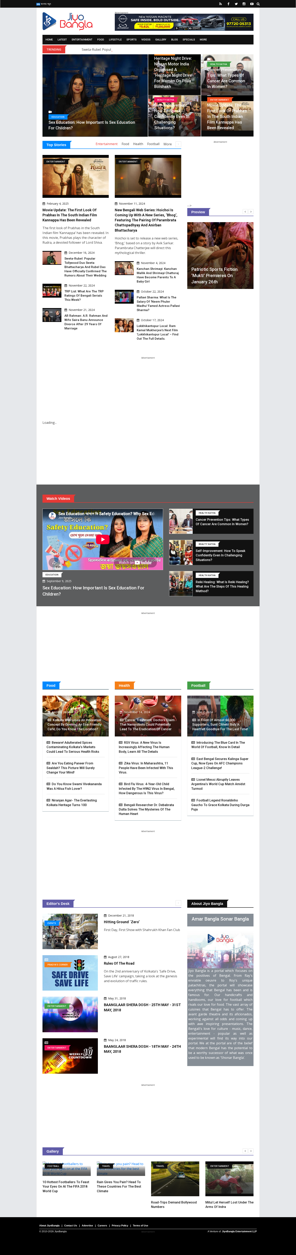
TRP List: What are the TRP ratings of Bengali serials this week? (84, 296)
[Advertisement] (220, 168)
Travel (106, 1165)
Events (52, 923)
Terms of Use (140, 1225)
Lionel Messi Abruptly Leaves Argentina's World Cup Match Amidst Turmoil (218, 784)
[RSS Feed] (220, 4)
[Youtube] (252, 4)
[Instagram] (244, 4)
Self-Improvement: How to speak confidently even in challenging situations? (171, 116)
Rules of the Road (119, 963)
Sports (131, 39)
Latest (62, 39)
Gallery (160, 39)
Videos (145, 39)
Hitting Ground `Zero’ (122, 922)
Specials (189, 39)
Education (58, 116)
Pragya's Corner (58, 964)
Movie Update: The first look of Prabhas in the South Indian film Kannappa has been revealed (227, 116)
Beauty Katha (165, 99)
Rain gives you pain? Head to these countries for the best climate (119, 1186)
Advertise (87, 1225)
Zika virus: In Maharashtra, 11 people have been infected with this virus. (146, 767)
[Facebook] (228, 4)
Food (100, 39)
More (203, 39)
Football (153, 144)
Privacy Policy (120, 1225)
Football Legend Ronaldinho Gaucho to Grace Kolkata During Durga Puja (220, 804)
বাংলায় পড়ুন (45, 4)
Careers (102, 1225)
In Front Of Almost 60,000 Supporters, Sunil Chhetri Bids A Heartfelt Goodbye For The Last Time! (220, 724)
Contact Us (70, 1225)
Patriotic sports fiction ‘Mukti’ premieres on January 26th (214, 275)
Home (49, 39)
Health (138, 144)
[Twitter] (236, 4)
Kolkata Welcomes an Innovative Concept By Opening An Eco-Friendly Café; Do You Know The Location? (74, 724)
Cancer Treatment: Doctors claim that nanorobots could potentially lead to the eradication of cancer (147, 724)
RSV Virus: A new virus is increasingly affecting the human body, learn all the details (144, 747)
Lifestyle (115, 39)
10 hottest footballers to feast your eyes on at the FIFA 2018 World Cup (65, 1186)
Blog (174, 39)
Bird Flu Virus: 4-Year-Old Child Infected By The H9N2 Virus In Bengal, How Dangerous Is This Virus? (147, 788)
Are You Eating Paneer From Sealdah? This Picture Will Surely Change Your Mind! (71, 767)
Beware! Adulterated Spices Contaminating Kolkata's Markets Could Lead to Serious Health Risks (73, 747)
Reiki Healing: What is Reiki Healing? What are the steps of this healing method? (222, 586)
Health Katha (218, 64)
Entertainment (82, 39)
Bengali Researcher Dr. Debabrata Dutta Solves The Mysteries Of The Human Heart (146, 809)
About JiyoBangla (49, 1225)
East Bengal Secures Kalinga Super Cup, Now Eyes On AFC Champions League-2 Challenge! (219, 763)
